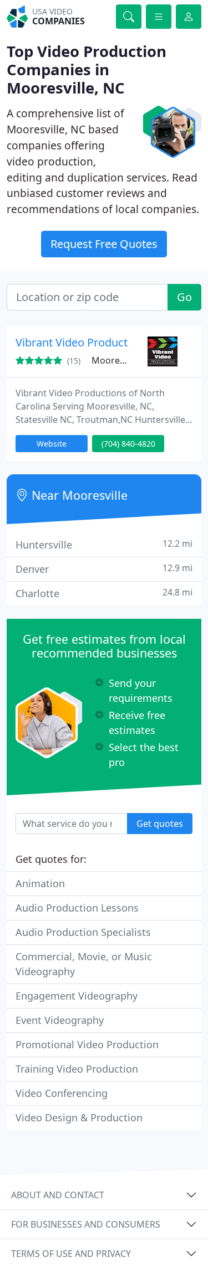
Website (52, 443)
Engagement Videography (77, 995)
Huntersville (104, 544)
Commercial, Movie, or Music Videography (84, 964)
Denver (104, 569)
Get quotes (159, 823)
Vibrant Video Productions (82, 342)
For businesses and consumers (85, 1224)
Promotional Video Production (87, 1044)
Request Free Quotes (104, 243)
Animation (40, 883)
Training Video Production (77, 1068)
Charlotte (104, 593)
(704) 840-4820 (128, 443)
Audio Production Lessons (77, 907)
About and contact (57, 1195)
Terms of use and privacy (71, 1254)
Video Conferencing (62, 1093)
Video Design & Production (79, 1117)
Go (184, 296)
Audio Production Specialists (83, 932)
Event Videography (60, 1020)
